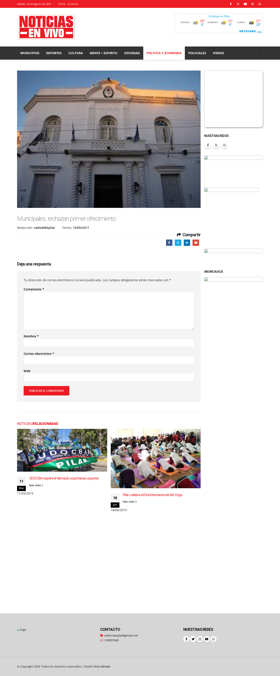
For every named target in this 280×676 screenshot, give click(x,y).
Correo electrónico (39, 354)
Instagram (224, 145)
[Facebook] (231, 4)
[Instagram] (252, 4)
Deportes (54, 53)
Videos (218, 53)
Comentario (34, 289)
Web (27, 371)
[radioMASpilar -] (46, 27)
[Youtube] (245, 4)
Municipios (29, 53)
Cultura (75, 53)
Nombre (31, 336)
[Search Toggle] (261, 53)
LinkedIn (187, 243)
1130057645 (111, 640)
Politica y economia (164, 53)
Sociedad (132, 53)
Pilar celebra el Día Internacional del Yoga (152, 495)
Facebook (169, 243)
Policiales (197, 53)
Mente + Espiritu (103, 53)
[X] (238, 4)
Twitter (178, 243)
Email (195, 243)
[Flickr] (260, 4)
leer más (35, 485)
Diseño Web (97, 666)
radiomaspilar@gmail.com (121, 635)
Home (61, 3)
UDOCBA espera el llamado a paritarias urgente (63, 478)
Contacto (73, 3)
